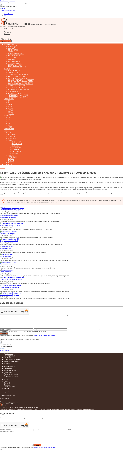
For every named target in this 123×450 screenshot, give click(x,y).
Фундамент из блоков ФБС (9, 241)
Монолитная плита (6, 248)
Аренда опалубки (15, 93)
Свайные (15, 153)
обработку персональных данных (44, 335)
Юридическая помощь (11, 361)
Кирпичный (16, 142)
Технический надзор (16, 87)
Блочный (11, 52)
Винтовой (12, 59)
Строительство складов (18, 74)
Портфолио (7, 32)
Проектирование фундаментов (20, 84)
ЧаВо (5, 15)
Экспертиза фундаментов (18, 89)
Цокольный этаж (15, 65)
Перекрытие (13, 50)
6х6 (9, 117)
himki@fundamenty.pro (7, 395)
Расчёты (7, 116)
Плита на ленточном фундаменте (11, 279)
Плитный (11, 48)
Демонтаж (7, 363)
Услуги (7, 69)
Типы (10, 140)
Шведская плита (14, 63)
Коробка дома (13, 72)
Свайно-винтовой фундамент (9, 287)
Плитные (15, 146)
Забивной (12, 57)
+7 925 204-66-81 (5, 350)
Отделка (11, 159)
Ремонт (11, 161)
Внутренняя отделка (16, 76)
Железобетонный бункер (18, 95)
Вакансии (7, 34)
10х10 (10, 127)
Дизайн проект (8, 354)
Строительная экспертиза (12, 359)
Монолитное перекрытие (8, 217)
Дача (9, 102)
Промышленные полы (17, 67)
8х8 (9, 123)
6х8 (9, 119)
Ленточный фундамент (7, 233)
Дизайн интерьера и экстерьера (21, 80)
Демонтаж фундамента (17, 78)
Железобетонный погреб (18, 97)
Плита (6, 381)
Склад (10, 112)
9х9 (9, 125)
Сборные (15, 149)
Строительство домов (17, 86)
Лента (6, 379)
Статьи (7, 131)
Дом (9, 101)
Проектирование (9, 356)
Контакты (8, 164)
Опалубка (12, 138)
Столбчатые (16, 151)
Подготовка (12, 134)
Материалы (12, 157)
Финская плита (14, 61)
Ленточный (12, 46)
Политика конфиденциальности (9, 402)
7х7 (9, 121)
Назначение (9, 99)
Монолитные (17, 144)
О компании (9, 129)
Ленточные (16, 147)
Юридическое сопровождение (20, 82)
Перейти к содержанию (7, 1)
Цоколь (11, 162)
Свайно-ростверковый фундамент (11, 209)
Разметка (11, 136)
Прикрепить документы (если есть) (34, 331)
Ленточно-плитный (16, 54)
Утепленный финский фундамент (11, 225)
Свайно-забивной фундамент (9, 295)
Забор (10, 106)
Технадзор (7, 357)
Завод (10, 108)
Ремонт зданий (14, 71)
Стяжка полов (14, 91)
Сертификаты (8, 14)
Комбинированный (10, 370)
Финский (6, 388)
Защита (11, 155)
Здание (11, 114)
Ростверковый (14, 55)
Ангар (10, 104)
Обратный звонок (6, 41)
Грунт (10, 132)
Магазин (11, 110)
